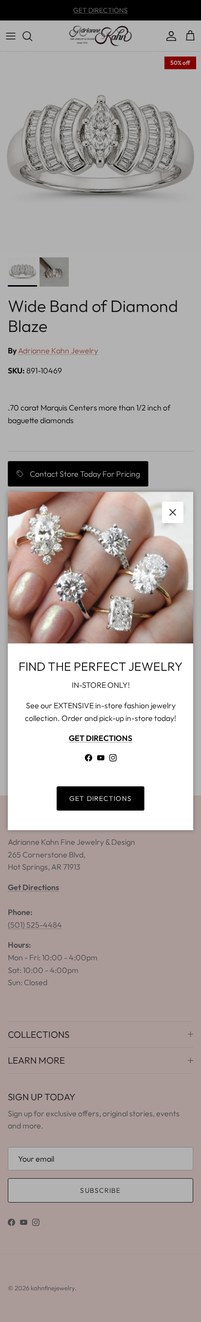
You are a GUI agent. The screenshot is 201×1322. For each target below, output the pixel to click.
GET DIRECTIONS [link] (100, 798)
